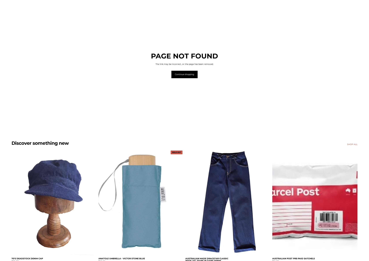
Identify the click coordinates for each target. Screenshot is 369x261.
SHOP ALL (352, 144)
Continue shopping (184, 74)
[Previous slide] (189, 202)
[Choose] (266, 251)
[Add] (92, 251)
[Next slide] (266, 202)
